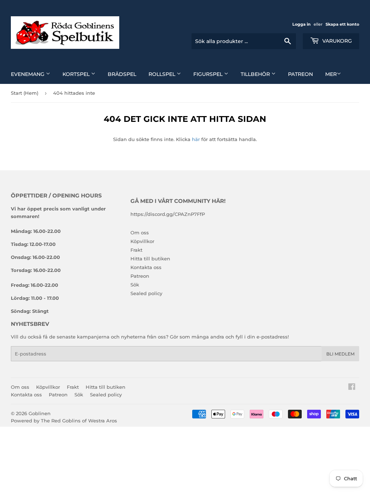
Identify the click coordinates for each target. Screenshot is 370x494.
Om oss (139, 232)
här (196, 139)
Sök (134, 285)
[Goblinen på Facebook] (352, 388)
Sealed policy (146, 293)
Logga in (301, 24)
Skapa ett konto (342, 24)
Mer (331, 74)
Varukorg (336, 41)
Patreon (300, 74)
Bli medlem (340, 354)
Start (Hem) (24, 93)
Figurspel (208, 74)
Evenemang (28, 74)
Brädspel (122, 74)
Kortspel (77, 74)
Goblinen (40, 413)
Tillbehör (256, 74)
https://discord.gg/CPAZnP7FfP (167, 214)
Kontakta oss (146, 267)
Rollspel (163, 74)
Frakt (136, 250)
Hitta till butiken (150, 258)
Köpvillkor (142, 241)
